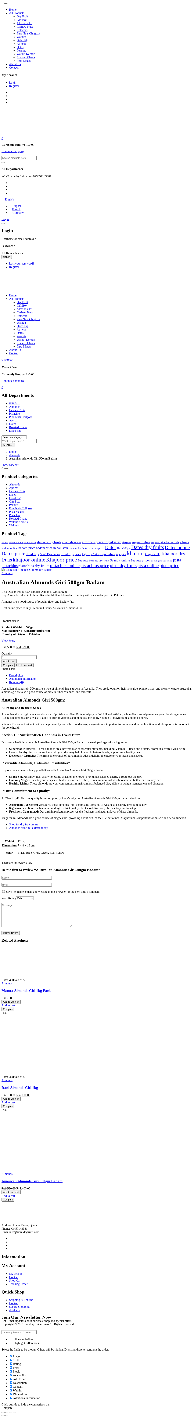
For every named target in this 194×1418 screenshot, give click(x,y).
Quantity (7, 653)
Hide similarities (23, 1339)
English (9, 199)
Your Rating (9, 898)
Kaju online (107, 554)
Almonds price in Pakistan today (28, 827)
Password (8, 245)
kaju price (121, 554)
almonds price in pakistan (101, 542)
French (16, 209)
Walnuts (21, 36)
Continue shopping (13, 151)
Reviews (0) (16, 682)
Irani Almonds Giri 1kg (20, 1088)
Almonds (24, 23)
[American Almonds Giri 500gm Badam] (30, 1167)
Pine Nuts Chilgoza (28, 33)
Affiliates (14, 1310)
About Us (15, 64)
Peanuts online (120, 560)
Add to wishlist (24, 665)
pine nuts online (165, 561)
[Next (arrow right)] (6, 1415)
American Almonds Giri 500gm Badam (32, 1181)
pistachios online (65, 565)
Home (12, 9)
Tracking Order (18, 1284)
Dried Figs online (50, 554)
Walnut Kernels (26, 54)
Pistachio (22, 30)
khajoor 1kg (153, 554)
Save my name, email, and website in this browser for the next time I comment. (53, 891)
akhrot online (16, 542)
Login (12, 82)
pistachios (10, 565)
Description (16, 675)
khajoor (135, 553)
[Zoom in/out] (14, 1412)
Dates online (177, 547)
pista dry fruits (123, 565)
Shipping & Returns (21, 1299)
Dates (20, 47)
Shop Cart (15, 1280)
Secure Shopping (19, 1306)
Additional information (22, 678)
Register (14, 86)
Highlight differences (26, 1343)
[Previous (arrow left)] (3, 1415)
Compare (8, 665)
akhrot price (29, 542)
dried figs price (71, 554)
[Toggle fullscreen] (10, 1412)
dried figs (32, 554)
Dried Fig (22, 40)
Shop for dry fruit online (23, 824)
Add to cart (9, 661)
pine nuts (153, 561)
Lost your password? (21, 263)
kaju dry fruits (90, 554)
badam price (26, 548)
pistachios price (94, 565)
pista (177, 560)
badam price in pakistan (52, 548)
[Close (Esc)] (3, 223)
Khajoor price (61, 560)
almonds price (71, 542)
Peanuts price (140, 560)
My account (16, 1273)
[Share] (6, 1412)
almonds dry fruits (49, 542)
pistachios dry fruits (33, 566)
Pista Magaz (24, 60)
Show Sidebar (10, 465)
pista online (148, 565)
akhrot (5, 542)
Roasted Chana (26, 57)
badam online (10, 548)
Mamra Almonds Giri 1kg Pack (26, 991)
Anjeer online (141, 542)
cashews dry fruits (78, 548)
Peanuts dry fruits (99, 560)
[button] (2, 138)
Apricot (21, 43)
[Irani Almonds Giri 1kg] (30, 1070)
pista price (169, 565)
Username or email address (19, 238)
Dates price (13, 553)
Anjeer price (158, 542)
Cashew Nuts (25, 26)
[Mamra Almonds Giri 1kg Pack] (30, 973)
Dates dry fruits (147, 547)
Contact (13, 67)
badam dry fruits (177, 542)
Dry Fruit (22, 16)
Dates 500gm (124, 548)
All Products (16, 13)
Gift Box (22, 19)
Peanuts (21, 50)
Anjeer (126, 542)
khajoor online (29, 560)
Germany (18, 212)
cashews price (96, 548)
